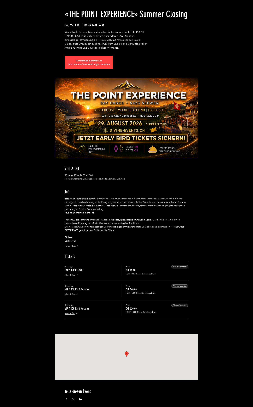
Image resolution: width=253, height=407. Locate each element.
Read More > (71, 245)
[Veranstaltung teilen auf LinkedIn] (80, 399)
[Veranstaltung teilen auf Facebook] (66, 399)
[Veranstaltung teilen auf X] (73, 399)
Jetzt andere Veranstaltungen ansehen (89, 64)
